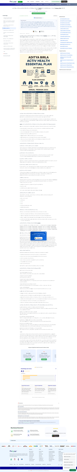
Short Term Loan (41, 460)
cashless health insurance (64, 28)
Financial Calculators (52, 451)
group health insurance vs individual (66, 48)
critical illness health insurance (65, 36)
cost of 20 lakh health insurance (65, 32)
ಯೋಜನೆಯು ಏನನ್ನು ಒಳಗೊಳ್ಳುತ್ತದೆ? (8, 38)
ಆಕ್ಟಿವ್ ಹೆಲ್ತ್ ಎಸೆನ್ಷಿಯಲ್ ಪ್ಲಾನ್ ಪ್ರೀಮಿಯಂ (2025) (8, 36)
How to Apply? (40, 4)
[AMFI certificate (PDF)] (11, 459)
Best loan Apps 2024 (61, 452)
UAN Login (50, 460)
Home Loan (40, 456)
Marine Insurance (61, 460)
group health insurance (64, 46)
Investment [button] (37, 1)
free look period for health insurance (66, 42)
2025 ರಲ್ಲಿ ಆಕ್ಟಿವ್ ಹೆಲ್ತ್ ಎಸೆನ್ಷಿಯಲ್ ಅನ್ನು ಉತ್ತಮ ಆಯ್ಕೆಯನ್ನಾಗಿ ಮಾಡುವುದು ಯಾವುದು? (9, 22)
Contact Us (11, 464)
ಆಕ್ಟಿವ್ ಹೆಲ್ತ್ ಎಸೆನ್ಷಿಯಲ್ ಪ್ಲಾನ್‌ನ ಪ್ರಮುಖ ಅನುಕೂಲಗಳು (8, 25)
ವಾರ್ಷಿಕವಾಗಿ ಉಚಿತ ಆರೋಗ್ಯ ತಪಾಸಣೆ (8, 30)
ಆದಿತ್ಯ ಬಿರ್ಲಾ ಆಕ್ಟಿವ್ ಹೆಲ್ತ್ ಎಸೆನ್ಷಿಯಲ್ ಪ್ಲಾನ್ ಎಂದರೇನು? (7, 18)
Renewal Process (46, 4)
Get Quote (28, 359)
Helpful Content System (27, 422)
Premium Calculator (34, 4)
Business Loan (41, 451)
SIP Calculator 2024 (51, 459)
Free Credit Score (61, 456)
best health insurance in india (65, 22)
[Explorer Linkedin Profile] (61, 465)
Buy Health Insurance (19, 4)
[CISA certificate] (14, 459)
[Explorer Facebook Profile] (59, 465)
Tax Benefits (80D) (58, 4)
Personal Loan (41, 459)
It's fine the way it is (67, 467)
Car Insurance (31, 452)
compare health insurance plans (65, 30)
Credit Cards (60, 455)
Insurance (34, 11)
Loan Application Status (62, 459)
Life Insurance (31, 456)
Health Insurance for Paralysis (65, 53)
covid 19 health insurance (64, 34)
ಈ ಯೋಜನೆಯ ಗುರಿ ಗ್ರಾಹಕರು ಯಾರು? (7, 46)
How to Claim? (52, 4)
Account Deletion (21, 464)
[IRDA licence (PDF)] (18, 459)
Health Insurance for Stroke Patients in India (67, 63)
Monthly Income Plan (52, 452)
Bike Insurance (31, 451)
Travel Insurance (31, 460)
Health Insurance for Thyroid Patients (66, 55)
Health (37, 11)
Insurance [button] (32, 1)
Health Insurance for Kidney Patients (66, 65)
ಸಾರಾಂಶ (4, 51)
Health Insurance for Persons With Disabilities (65, 58)
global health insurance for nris (65, 44)
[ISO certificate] (21, 459)
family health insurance (64, 40)
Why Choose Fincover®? (6, 55)
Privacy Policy (49, 464)
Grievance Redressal (38, 464)
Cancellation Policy (27, 464)
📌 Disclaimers (5, 53)
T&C (17, 464)
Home (28, 1)
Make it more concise (67, 456)
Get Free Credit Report (55, 1)
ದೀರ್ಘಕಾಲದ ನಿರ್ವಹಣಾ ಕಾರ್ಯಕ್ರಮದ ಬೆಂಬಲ (8, 33)
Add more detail (66, 459)
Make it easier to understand (68, 462)
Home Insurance (31, 455)
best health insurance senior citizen (66, 26)
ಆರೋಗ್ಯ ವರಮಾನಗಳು (6, 28)
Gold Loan (40, 455)
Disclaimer (32, 464)
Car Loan (40, 452)
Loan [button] (42, 1)
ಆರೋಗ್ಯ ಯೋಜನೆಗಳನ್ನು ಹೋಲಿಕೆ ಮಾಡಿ (38, 13)
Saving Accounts (51, 456)
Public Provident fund (52, 455)
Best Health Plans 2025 (26, 4)
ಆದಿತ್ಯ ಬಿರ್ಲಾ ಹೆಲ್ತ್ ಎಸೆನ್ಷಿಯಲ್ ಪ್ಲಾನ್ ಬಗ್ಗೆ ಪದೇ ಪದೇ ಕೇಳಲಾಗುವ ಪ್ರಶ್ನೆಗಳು (9, 49)
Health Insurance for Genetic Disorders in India (66, 61)
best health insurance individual (65, 24)
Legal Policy (44, 464)
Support (19, 1)
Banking (60, 451)
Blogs (14, 464)
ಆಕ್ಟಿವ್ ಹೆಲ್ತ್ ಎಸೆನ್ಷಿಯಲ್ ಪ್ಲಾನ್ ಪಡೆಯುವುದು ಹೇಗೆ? (8, 43)
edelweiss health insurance (64, 38)
